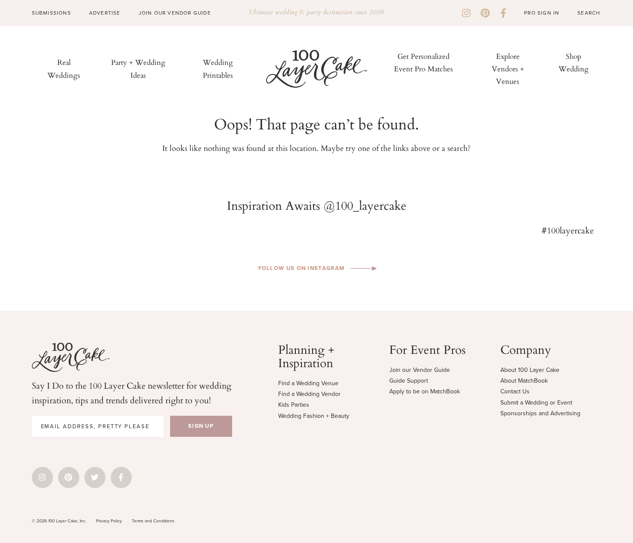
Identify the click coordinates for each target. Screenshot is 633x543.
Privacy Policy (109, 521)
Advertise (105, 13)
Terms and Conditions (153, 521)
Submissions (51, 13)
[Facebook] (503, 13)
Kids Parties (293, 404)
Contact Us (515, 391)
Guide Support (408, 380)
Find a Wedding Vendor (309, 394)
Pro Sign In (541, 13)
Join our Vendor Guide (419, 369)
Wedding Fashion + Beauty (313, 415)
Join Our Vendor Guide (175, 13)
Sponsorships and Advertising (540, 413)
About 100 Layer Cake (529, 369)
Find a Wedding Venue (308, 383)
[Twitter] (95, 477)
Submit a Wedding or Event (536, 402)
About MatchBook (524, 380)
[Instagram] (466, 13)
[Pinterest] (485, 13)
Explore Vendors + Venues (508, 68)
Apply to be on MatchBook (424, 391)
